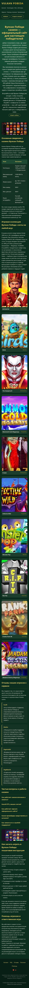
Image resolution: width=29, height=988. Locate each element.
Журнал (4, 12)
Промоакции (21, 12)
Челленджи (10, 8)
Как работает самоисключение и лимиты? (14, 798)
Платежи (23, 962)
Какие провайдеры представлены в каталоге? (14, 817)
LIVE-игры (20, 8)
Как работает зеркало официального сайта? (9, 810)
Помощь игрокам (12, 12)
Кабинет (5, 16)
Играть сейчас (14, 115)
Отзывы (16, 962)
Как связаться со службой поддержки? (11, 824)
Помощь (14, 966)
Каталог (4, 8)
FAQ (15, 8)
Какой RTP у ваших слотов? (11, 804)
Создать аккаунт (17, 16)
